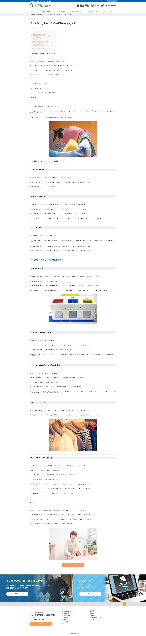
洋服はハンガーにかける (38, 46)
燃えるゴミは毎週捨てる (38, 38)
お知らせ (64, 619)
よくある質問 (90, 11)
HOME (32, 11)
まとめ (32, 49)
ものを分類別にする (37, 42)
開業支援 (98, 11)
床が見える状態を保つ (38, 37)
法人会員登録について (77, 11)
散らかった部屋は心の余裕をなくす (41, 48)
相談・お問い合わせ (109, 11)
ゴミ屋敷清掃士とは (62, 11)
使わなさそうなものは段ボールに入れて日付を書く (44, 45)
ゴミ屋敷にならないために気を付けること (40, 35)
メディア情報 (65, 621)
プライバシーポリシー (95, 619)
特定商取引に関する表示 (96, 617)
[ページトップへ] (124, 604)
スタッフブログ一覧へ (73, 565)
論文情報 (92, 610)
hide (46, 31)
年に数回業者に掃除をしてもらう (40, 44)
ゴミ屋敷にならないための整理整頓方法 (39, 41)
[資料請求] (95, 5)
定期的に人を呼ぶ (37, 39)
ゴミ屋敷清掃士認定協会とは (45, 11)
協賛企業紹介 (93, 615)
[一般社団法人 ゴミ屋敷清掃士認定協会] (41, 6)
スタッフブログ (65, 623)
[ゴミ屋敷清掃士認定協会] (42, 614)
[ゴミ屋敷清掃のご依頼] (108, 5)
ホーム (63, 610)
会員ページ (40, 623)
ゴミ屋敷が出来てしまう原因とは (38, 34)
